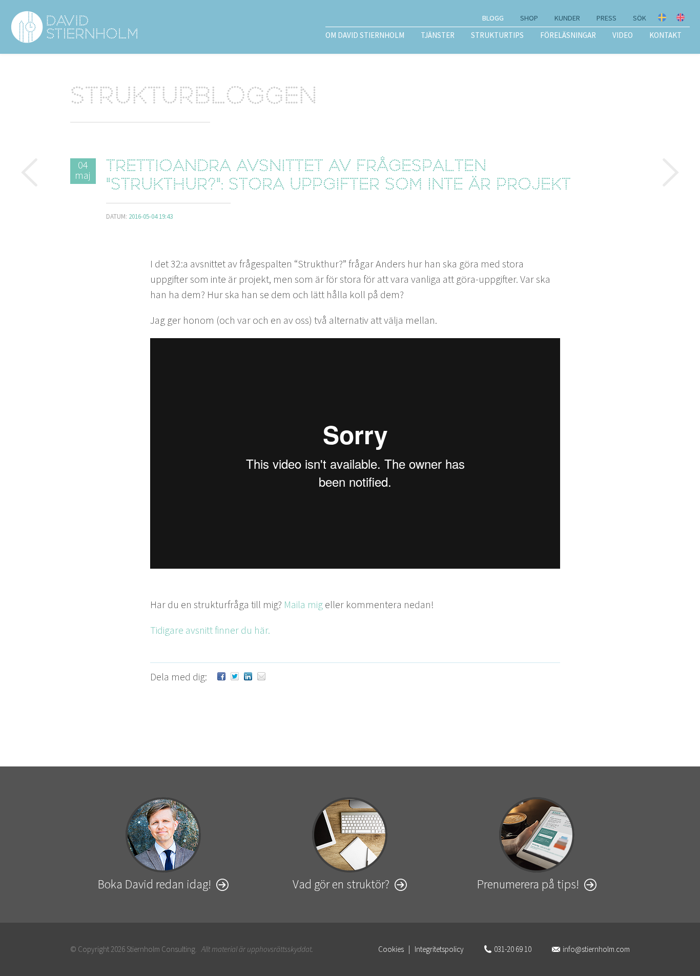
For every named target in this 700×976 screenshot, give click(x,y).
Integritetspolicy (439, 949)
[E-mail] (261, 676)
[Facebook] (221, 676)
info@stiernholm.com (596, 949)
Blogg (493, 18)
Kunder (567, 18)
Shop (529, 18)
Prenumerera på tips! (528, 884)
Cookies (391, 949)
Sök (639, 18)
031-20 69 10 (512, 949)
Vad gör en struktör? (341, 884)
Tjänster (438, 35)
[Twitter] (235, 676)
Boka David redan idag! (154, 884)
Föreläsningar (568, 35)
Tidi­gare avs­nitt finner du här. (210, 630)
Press (606, 18)
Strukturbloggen (193, 98)
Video (622, 35)
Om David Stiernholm (364, 35)
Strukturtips (497, 35)
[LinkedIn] (248, 676)
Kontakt (665, 35)
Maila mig (303, 604)
